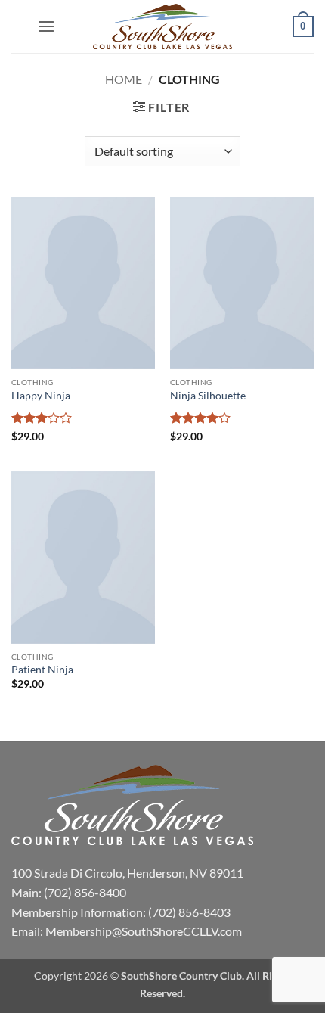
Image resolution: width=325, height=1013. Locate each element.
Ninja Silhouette (208, 396)
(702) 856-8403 (189, 912)
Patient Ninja (42, 669)
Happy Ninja (40, 396)
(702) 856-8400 (85, 892)
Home (123, 79)
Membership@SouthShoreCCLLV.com (143, 931)
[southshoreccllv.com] (162, 27)
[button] (46, 26)
